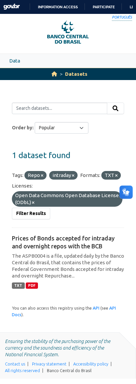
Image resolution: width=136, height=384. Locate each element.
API (96, 308)
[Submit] (115, 108)
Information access (58, 7)
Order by (22, 127)
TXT (18, 285)
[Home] (54, 74)
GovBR (11, 7)
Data (14, 61)
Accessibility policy (90, 364)
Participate (104, 7)
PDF (32, 285)
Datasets (76, 74)
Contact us (15, 364)
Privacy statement (49, 364)
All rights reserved (22, 370)
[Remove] (42, 176)
